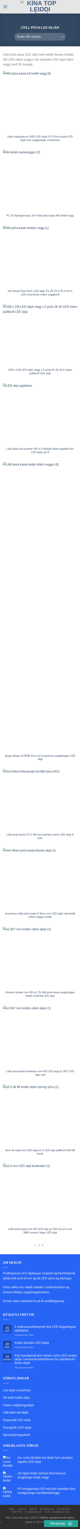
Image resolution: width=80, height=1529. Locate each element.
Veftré (28, 1522)
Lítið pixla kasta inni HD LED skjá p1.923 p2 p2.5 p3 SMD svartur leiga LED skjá (40, 1231)
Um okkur (63, 1509)
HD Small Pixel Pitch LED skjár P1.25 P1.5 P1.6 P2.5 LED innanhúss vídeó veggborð (40, 293)
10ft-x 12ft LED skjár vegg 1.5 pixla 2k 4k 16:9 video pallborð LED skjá (40, 371)
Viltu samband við (56, 1512)
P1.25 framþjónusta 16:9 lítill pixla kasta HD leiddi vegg (40, 215)
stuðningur (33, 1512)
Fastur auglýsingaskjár (18, 1405)
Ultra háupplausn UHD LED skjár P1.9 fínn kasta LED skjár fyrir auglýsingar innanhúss (40, 138)
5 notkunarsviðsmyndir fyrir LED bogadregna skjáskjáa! (45, 1328)
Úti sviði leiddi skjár (16, 1397)
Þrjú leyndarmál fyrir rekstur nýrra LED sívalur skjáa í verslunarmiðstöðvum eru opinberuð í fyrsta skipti (46, 1359)
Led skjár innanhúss (17, 1390)
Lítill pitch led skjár (15, 1412)
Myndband (47, 1509)
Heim (12, 1509)
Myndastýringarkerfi (16, 1435)
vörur (22, 1509)
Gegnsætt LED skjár (17, 1420)
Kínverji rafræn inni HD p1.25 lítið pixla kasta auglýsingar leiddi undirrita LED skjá (40, 994)
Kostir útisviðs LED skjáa (32, 1342)
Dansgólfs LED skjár (17, 1427)
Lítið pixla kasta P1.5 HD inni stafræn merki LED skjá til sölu (40, 836)
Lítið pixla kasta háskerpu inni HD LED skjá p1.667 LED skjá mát (40, 1073)
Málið (33, 1509)
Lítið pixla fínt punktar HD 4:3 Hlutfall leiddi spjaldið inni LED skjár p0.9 (40, 450)
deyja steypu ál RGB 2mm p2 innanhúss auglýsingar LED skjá (40, 757)
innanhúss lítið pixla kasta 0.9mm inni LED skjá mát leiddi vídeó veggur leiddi (40, 915)
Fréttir (17, 1512)
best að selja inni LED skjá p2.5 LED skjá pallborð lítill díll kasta (40, 1152)
